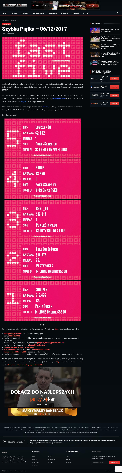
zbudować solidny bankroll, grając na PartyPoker (25, 365)
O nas (67, 456)
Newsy (4, 13)
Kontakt (86, 13)
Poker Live (75, 13)
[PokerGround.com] (15, 5)
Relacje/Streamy (38, 13)
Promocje (25, 13)
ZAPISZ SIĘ (114, 462)
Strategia (64, 13)
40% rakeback (9, 350)
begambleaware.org (42, 442)
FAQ (57, 361)
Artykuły (14, 13)
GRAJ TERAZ (114, 78)
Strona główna (5, 20)
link (56, 329)
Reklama (68, 459)
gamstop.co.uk (57, 442)
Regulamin (68, 462)
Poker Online (52, 13)
